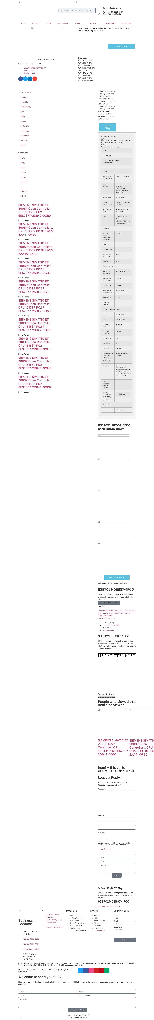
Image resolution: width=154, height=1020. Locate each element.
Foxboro (23, 121)
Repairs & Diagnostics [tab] (106, 101)
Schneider (24, 102)
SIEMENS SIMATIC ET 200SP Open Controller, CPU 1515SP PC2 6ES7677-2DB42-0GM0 (35, 363)
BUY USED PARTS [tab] (85, 63)
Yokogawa (24, 131)
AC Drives (24, 191)
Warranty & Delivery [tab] (106, 94)
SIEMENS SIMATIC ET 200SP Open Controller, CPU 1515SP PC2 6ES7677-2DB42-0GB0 (34, 210)
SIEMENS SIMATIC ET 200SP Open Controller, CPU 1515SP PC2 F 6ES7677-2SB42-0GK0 (34, 325)
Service (93, 23)
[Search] (95, 10)
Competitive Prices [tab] (105, 99)
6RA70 (23, 172)
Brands (78, 23)
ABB (22, 112)
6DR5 (22, 163)
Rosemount (24, 136)
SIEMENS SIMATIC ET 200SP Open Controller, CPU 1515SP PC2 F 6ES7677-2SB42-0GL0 (34, 287)
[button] (20, 78)
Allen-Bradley (25, 107)
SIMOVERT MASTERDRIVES (35, 68)
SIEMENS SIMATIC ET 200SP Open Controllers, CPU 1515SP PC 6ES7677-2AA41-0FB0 (36, 229)
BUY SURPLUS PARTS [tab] (86, 68)
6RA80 (23, 177)
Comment (102, 789)
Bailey (22, 116)
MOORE (23, 145)
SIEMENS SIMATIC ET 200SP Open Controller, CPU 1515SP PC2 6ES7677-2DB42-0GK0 (34, 382)
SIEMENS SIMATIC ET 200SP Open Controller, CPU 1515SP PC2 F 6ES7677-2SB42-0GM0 (34, 306)
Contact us (126, 23)
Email (101, 824)
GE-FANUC (24, 140)
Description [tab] (82, 58)
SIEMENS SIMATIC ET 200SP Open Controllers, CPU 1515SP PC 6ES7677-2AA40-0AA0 (36, 248)
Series (48, 23)
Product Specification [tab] (106, 91)
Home (23, 23)
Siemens (23, 97)
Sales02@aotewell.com (112, 8)
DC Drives (24, 196)
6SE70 (23, 182)
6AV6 (22, 158)
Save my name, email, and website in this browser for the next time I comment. (114, 843)
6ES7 (22, 168)
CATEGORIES (110, 23)
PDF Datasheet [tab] (104, 96)
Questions (118, 927)
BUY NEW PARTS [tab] (85, 60)
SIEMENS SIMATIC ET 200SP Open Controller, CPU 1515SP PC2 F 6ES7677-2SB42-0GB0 (34, 267)
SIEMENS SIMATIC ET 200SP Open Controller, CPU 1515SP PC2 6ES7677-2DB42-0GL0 (34, 344)
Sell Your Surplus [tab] (104, 104)
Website (101, 832)
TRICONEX (24, 126)
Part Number (63, 23)
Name (101, 816)
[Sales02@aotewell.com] (100, 8)
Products (35, 23)
